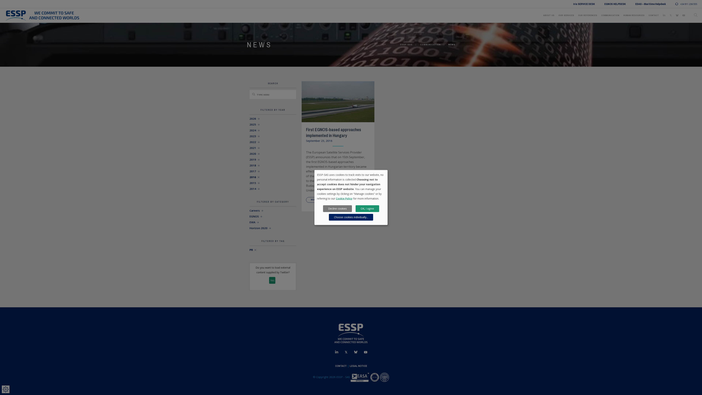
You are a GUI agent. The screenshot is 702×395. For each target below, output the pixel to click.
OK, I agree (367, 208)
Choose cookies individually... (351, 217)
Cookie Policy (344, 198)
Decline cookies (337, 208)
